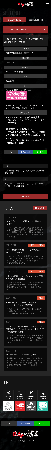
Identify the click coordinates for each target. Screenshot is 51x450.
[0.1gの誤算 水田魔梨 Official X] (31, 395)
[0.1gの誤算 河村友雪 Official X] (20, 395)
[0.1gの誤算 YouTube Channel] (20, 406)
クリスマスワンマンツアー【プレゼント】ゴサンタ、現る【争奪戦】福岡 (24, 182)
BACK (27, 196)
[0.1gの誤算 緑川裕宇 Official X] (8, 395)
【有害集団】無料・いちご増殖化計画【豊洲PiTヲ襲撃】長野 (25, 169)
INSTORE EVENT (38, 19)
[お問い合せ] (42, 406)
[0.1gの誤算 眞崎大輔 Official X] (42, 395)
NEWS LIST (41, 208)
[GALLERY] (31, 406)
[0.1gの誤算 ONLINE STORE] (8, 406)
